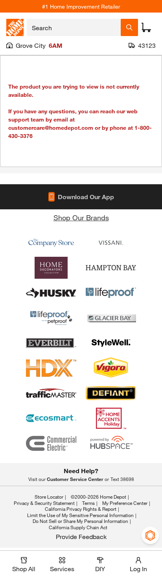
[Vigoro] (111, 368)
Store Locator (49, 497)
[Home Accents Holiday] (111, 418)
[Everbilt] (51, 343)
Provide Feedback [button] (81, 536)
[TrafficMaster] (51, 393)
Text (122, 479)
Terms (88, 503)
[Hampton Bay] (111, 268)
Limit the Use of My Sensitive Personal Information (80, 515)
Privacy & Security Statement (44, 503)
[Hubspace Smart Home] (111, 443)
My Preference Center (124, 503)
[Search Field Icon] (129, 27)
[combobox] (73, 27)
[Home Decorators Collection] (51, 268)
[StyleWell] (111, 343)
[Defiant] (111, 393)
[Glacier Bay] (111, 318)
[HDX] (51, 368)
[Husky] (51, 293)
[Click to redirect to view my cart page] (146, 27)
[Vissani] (111, 243)
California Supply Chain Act (78, 527)
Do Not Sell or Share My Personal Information (80, 521)
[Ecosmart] (51, 418)
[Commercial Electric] (51, 443)
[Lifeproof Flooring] (111, 293)
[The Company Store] (51, 243)
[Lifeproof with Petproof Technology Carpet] (51, 318)
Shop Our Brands (81, 217)
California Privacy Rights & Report (80, 509)
